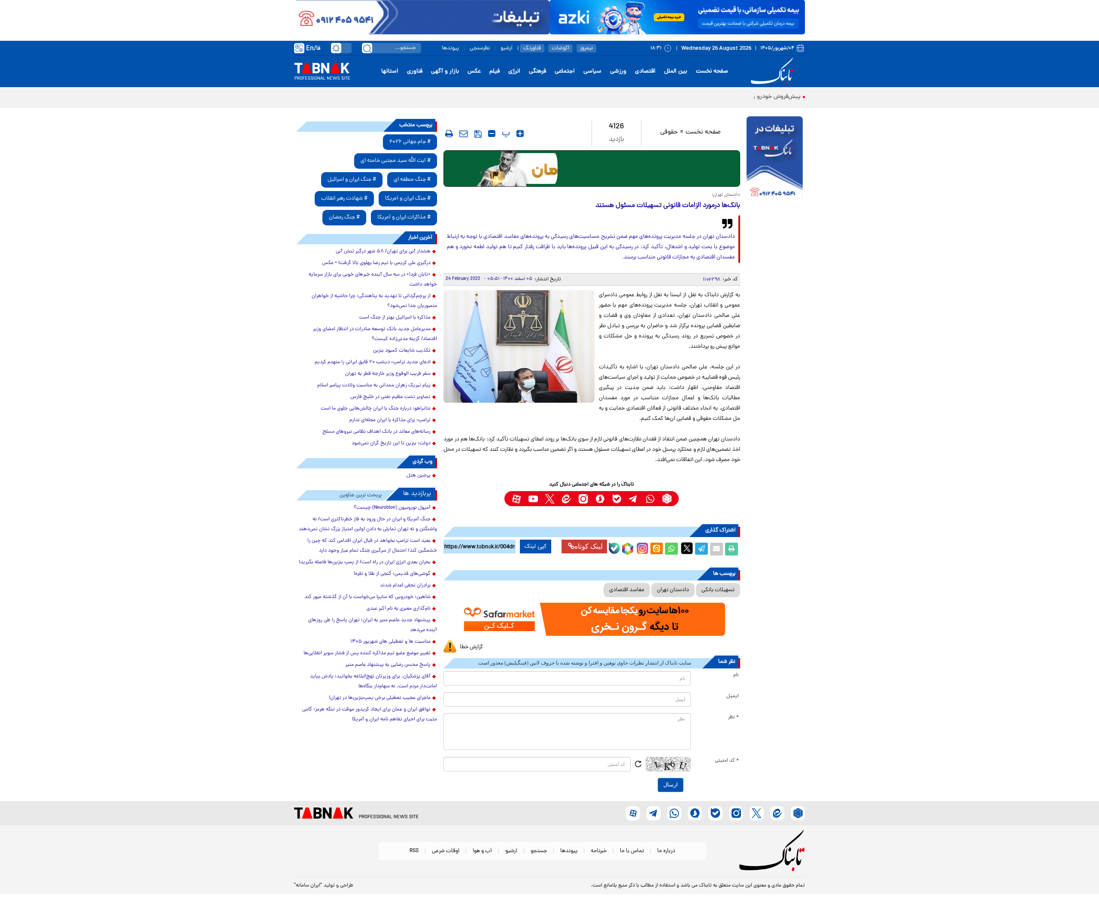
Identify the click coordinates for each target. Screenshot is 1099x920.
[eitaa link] (566, 498)
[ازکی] (677, 17)
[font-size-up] (520, 133)
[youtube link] (533, 498)
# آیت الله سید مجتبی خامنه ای (396, 161)
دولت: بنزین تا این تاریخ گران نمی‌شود (391, 443)
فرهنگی (537, 71)
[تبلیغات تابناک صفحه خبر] (775, 159)
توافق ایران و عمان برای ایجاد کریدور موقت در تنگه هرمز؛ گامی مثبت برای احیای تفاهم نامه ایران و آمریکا (369, 714)
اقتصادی (645, 71)
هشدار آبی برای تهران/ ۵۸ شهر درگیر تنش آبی (383, 251)
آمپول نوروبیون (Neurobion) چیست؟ (392, 508)
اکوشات (560, 48)
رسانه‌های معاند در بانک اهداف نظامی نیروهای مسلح (376, 432)
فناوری (414, 71)
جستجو (539, 851)
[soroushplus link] (600, 498)
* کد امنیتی (727, 761)
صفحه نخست (712, 71)
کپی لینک (535, 546)
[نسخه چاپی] (731, 549)
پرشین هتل (419, 476)
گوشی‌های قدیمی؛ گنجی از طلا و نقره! (392, 574)
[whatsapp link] (650, 498)
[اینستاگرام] (641, 547)
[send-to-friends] (463, 133)
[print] (449, 133)
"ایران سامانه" (308, 886)
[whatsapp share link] (671, 549)
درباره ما (666, 851)
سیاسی (592, 71)
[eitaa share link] (656, 549)
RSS (414, 851)
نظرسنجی (480, 48)
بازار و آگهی (445, 71)
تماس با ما (632, 851)
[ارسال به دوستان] (716, 549)
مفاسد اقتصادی (626, 590)
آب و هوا (482, 851)
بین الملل (675, 71)
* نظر (733, 717)
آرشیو (507, 48)
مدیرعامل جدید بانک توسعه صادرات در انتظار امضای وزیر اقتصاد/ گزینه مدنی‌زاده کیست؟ (375, 334)
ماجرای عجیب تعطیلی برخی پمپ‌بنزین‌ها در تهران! (380, 698)
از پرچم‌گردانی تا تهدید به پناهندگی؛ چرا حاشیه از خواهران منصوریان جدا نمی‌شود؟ (374, 301)
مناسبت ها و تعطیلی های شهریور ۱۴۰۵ (390, 642)
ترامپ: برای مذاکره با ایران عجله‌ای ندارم (390, 420)
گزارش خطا (471, 647)
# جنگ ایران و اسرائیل (352, 180)
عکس (474, 71)
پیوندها (450, 48)
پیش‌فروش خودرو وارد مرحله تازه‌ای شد (752, 96)
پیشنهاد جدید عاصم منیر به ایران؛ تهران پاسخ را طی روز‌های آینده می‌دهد (372, 625)
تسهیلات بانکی (718, 590)
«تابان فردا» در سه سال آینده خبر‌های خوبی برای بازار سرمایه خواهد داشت (373, 279)
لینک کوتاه (588, 546)
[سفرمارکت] (591, 619)
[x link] (549, 498)
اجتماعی (565, 71)
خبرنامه (599, 851)
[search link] (367, 48)
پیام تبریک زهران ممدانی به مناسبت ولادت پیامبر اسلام (374, 385)
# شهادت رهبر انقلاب (344, 198)
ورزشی (618, 71)
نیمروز (586, 48)
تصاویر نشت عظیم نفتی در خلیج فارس (390, 397)
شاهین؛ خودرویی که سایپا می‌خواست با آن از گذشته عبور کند (367, 597)
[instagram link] (583, 498)
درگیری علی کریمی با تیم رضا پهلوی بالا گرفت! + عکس (376, 263)
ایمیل (732, 696)
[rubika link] (667, 498)
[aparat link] (516, 498)
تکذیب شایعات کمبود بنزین (402, 351)
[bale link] (616, 498)
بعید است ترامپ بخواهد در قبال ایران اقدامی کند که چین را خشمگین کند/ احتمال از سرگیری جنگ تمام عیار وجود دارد (372, 546)
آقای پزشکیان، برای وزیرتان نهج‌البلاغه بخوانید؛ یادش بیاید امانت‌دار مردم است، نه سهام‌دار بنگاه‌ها (373, 681)
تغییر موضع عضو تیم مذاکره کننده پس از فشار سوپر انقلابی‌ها (367, 653)
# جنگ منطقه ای (412, 180)
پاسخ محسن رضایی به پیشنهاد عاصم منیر (388, 665)
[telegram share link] (701, 549)
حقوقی (669, 132)
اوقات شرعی (445, 851)
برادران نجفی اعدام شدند (405, 585)
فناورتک (532, 48)
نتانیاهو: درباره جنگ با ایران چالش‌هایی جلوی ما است (376, 409)
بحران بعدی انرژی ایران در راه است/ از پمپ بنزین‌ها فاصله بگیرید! (365, 562)
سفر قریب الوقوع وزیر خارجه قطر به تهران (388, 374)
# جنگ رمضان (344, 217)
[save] (478, 134)
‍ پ (505, 133)
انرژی (514, 71)
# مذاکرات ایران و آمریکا (404, 217)
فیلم (494, 71)
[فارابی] (591, 168)
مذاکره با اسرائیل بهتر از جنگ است (395, 318)
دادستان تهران (673, 590)
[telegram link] (633, 498)
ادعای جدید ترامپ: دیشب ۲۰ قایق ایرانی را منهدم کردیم (373, 362)
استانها (389, 71)
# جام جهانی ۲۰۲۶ (410, 142)
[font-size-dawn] (492, 133)
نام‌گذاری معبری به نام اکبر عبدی (399, 609)
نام (736, 675)
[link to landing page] (773, 71)
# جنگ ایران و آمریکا (408, 198)
